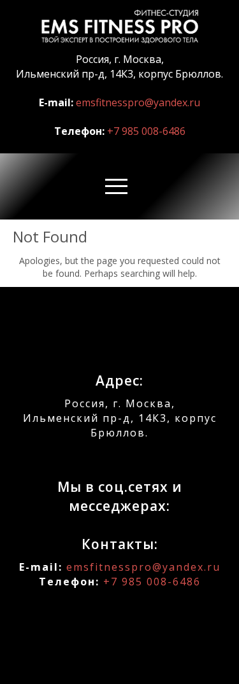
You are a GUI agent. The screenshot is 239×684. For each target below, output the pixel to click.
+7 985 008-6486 (146, 131)
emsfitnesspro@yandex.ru (138, 102)
